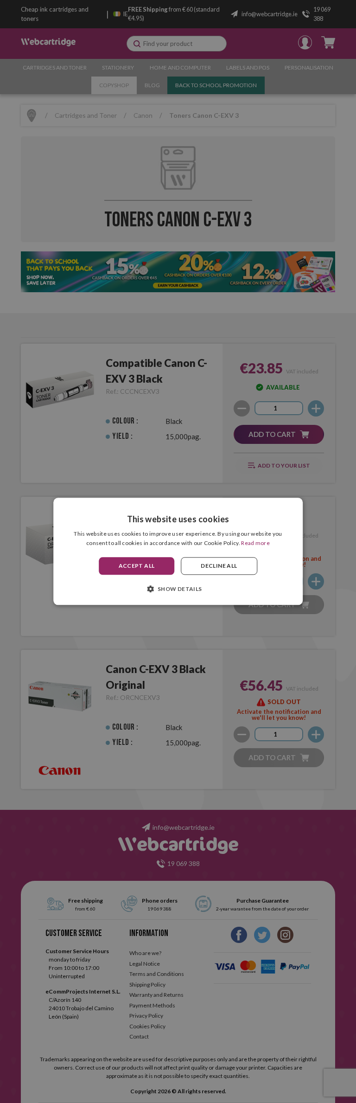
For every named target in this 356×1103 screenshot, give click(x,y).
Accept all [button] (137, 565)
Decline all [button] (219, 565)
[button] (178, 589)
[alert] (178, 551)
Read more (255, 543)
